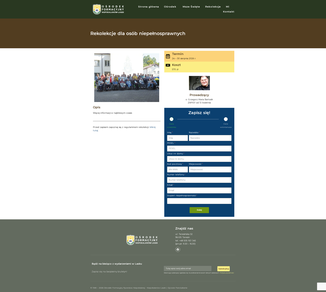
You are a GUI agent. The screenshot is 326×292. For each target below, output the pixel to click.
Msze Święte (191, 6)
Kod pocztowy (175, 164)
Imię (169, 132)
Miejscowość (195, 164)
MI (227, 6)
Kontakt (228, 11)
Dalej (199, 210)
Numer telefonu (176, 174)
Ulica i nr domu (175, 153)
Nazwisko (194, 132)
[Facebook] (177, 249)
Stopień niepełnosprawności (181, 195)
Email (170, 185)
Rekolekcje (213, 6)
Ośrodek (170, 6)
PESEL (171, 143)
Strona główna (148, 6)
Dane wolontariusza (226, 125)
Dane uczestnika (171, 125)
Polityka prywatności (227, 273)
